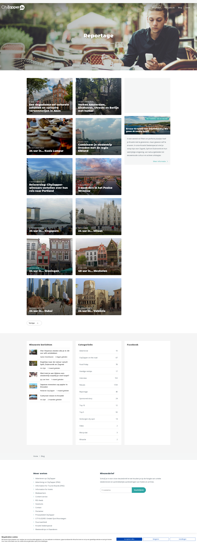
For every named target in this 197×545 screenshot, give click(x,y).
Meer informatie (159, 161)
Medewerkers (40, 493)
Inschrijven (139, 490)
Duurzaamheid (41, 522)
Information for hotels (44, 489)
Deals (187, 8)
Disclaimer (39, 511)
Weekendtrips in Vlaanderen (46, 529)
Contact (38, 507)
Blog (180, 8)
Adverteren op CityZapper (45, 478)
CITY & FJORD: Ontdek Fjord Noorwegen (50, 518)
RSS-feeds (39, 500)
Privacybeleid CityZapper (44, 515)
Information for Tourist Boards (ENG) (49, 486)
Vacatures (39, 504)
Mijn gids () (169, 8)
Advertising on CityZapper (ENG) (47, 482)
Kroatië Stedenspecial (43, 526)
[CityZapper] (13, 7)
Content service (41, 497)
